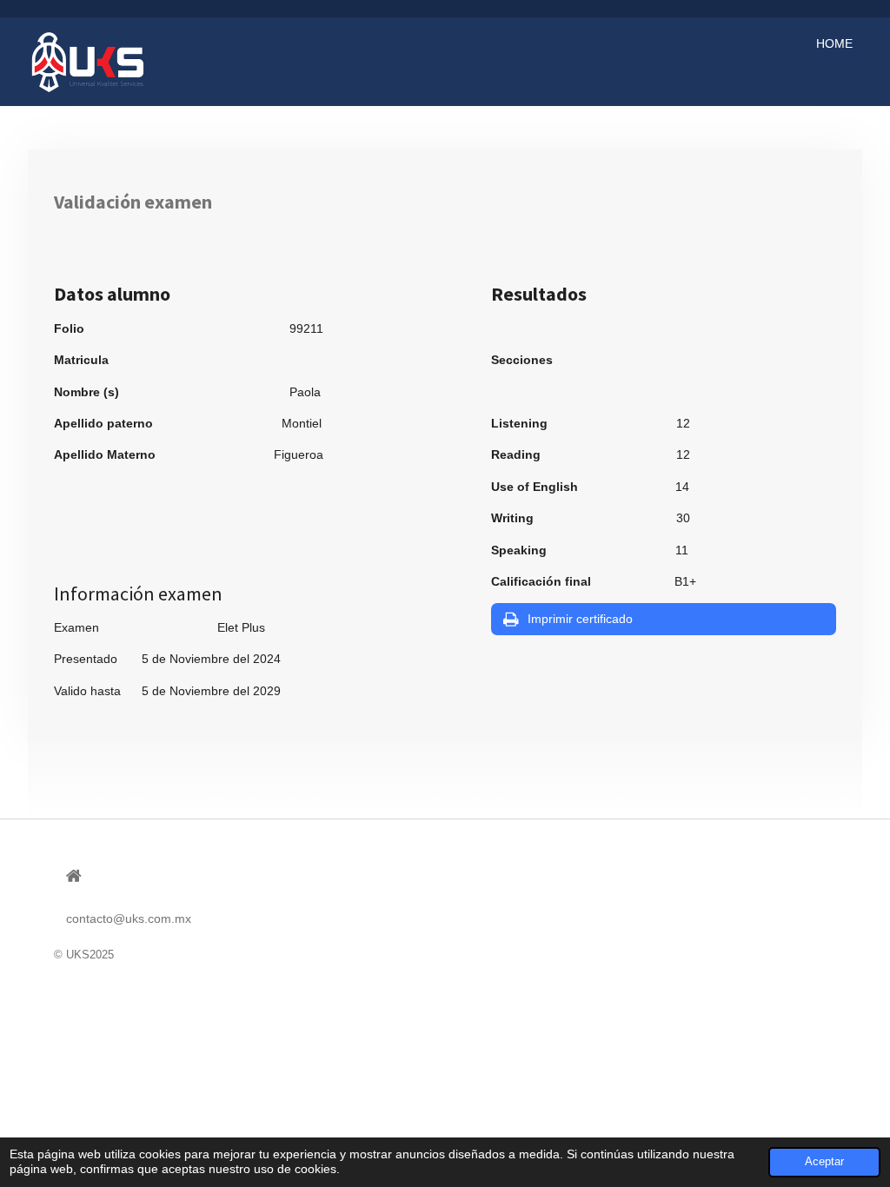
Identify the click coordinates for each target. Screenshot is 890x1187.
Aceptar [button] (824, 1162)
